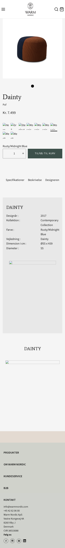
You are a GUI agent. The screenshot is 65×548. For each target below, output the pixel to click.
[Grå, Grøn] (14, 126)
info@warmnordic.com (16, 507)
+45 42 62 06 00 (12, 511)
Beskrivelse (35, 180)
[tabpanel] (32, 48)
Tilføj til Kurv (45, 153)
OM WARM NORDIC (15, 464)
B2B (6, 488)
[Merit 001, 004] (14, 135)
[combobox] (55, 10)
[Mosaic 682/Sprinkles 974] (30, 126)
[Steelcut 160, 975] (22, 126)
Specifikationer (15, 180)
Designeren (52, 180)
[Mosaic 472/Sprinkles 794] (53, 126)
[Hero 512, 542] (6, 126)
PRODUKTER (11, 452)
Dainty (44, 239)
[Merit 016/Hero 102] (6, 135)
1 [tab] (32, 86)
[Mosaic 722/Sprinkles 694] (37, 126)
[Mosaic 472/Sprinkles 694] (45, 126)
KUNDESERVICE (13, 476)
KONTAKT (10, 500)
